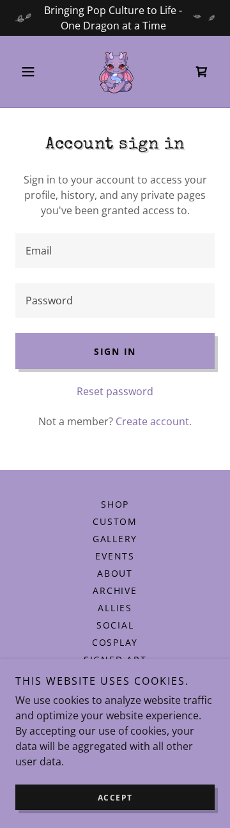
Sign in (115, 351)
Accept (115, 797)
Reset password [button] (115, 391)
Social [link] (115, 625)
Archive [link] (115, 590)
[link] (115, 71)
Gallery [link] (115, 539)
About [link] (115, 573)
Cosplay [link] (115, 642)
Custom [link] (115, 521)
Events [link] (115, 556)
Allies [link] (115, 608)
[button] (30, 71)
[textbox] (115, 250)
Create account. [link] (154, 421)
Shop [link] (115, 504)
